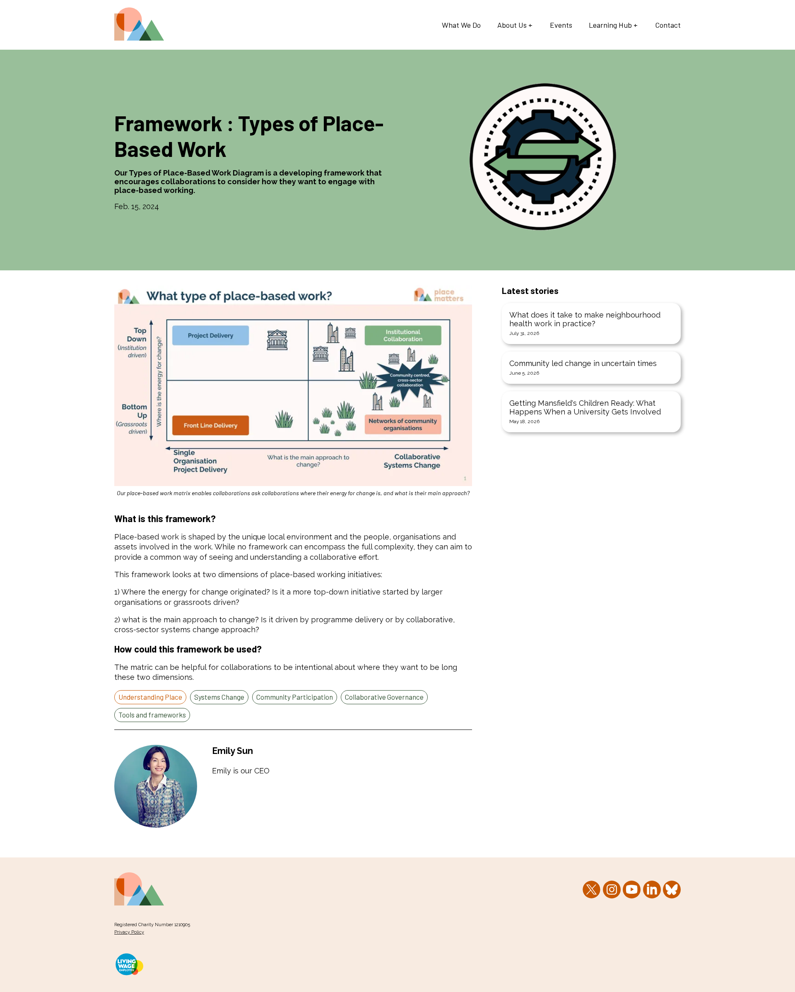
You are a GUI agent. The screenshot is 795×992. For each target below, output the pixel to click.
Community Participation (294, 697)
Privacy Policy (129, 932)
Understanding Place (150, 697)
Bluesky (672, 889)
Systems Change (219, 697)
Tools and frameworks (152, 714)
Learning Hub (610, 24)
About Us (512, 24)
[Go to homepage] (139, 37)
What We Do (461, 24)
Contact (668, 24)
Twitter (591, 889)
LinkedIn (652, 889)
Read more (591, 323)
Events (561, 24)
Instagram (612, 889)
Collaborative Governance (384, 697)
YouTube (632, 889)
